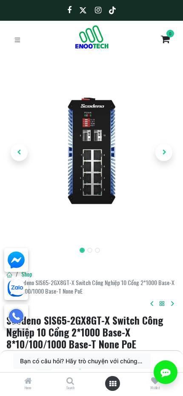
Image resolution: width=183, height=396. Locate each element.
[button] (19, 152)
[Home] (28, 380)
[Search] (70, 380)
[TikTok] (112, 10)
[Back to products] (162, 304)
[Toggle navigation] (17, 39)
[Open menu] (112, 384)
